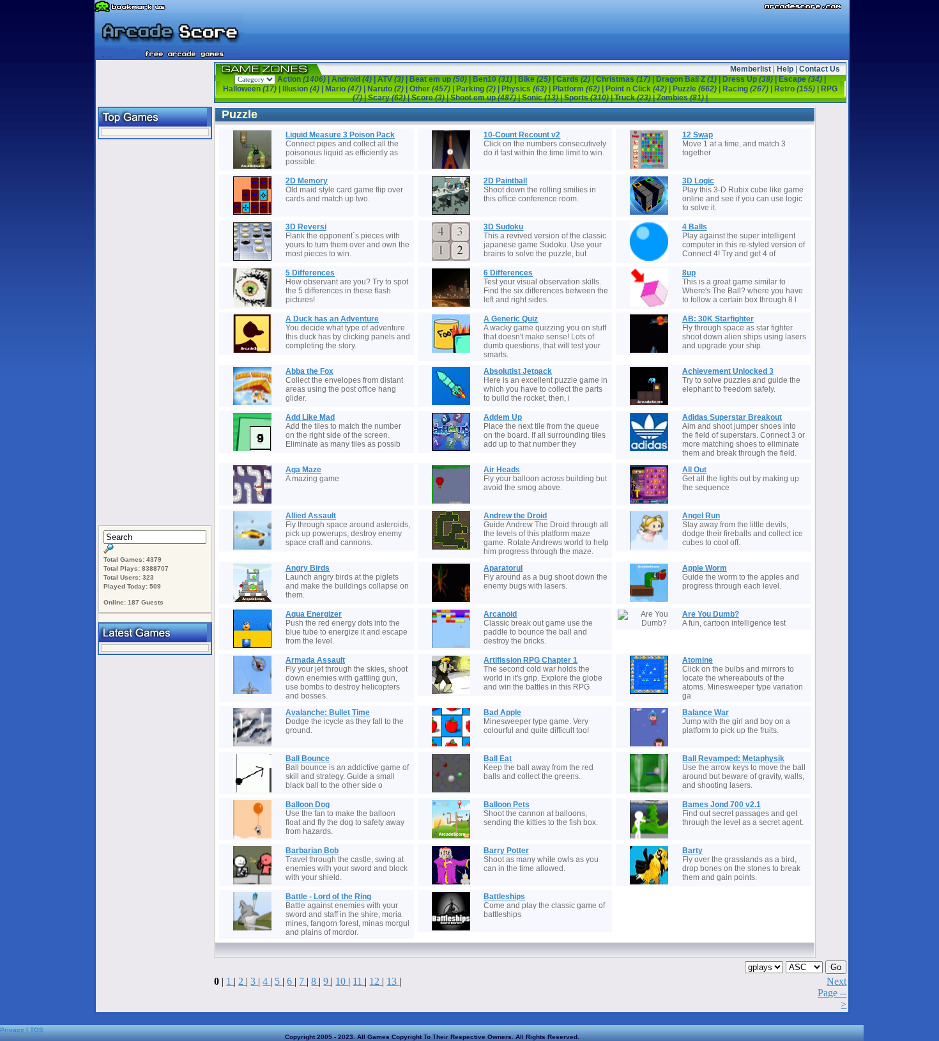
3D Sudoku (503, 226)
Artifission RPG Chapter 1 (530, 660)
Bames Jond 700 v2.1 (721, 804)
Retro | (797, 88)
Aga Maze (303, 469)
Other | (432, 88)
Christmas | (626, 79)
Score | (430, 97)
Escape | (802, 79)
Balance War (705, 712)
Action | (304, 79)
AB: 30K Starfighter (718, 318)
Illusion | (303, 88)
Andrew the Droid (515, 515)
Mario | (346, 88)
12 (375, 981)
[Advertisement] (155, 333)
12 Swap (697, 134)
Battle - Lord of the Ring (328, 896)
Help (785, 69)
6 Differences (508, 272)
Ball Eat (498, 758)
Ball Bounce (308, 758)
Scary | (389, 97)
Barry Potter (506, 850)
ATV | (393, 79)
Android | (355, 79)
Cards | (576, 79)
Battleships (504, 896)
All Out (694, 469)
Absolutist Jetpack (518, 371)
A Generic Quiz (511, 318)
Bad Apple (502, 712)
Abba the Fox (309, 371)
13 (392, 981)
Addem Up (503, 417)
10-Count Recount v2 (522, 134)
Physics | (527, 88)
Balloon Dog (308, 804)
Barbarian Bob (312, 850)
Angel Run (701, 515)
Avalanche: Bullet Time (328, 712)
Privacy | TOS (21, 1029)
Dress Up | (750, 79)
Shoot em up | (486, 97)
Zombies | (682, 97)
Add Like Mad (310, 417)
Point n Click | (639, 88)
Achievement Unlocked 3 (728, 371)
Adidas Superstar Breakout (732, 417)
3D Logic (698, 180)
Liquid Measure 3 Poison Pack (340, 134)
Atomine (697, 660)
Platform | (579, 88)
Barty (692, 850)
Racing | (748, 88)
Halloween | (252, 88)
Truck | (636, 97)
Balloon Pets (507, 804)
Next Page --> (832, 993)
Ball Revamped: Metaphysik (733, 758)
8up (689, 272)
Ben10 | (495, 79)
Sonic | (543, 97)
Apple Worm (704, 568)
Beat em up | (441, 79)
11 (359, 981)
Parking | (478, 88)
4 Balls (694, 226)
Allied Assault (311, 515)
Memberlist (750, 69)
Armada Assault (315, 660)
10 (341, 981)
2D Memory (307, 180)
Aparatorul (503, 568)
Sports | (589, 97)
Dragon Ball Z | (689, 79)
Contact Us (819, 69)
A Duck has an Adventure (332, 318)
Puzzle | (697, 88)
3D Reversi (306, 226)
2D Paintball (505, 180)
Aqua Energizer (314, 614)
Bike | (537, 79)
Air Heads (502, 469)
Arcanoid (500, 614)
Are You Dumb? (710, 614)
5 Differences (310, 272)
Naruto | (388, 88)
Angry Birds (308, 568)
